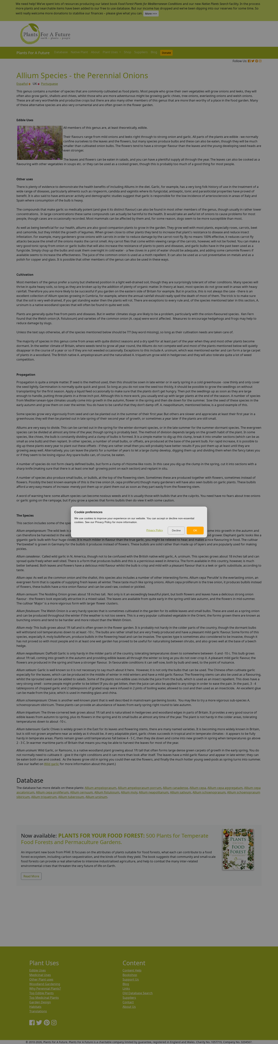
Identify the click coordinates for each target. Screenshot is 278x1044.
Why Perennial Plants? (45, 988)
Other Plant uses (41, 979)
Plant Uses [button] (111, 52)
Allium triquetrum (44, 797)
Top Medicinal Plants (44, 998)
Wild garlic (51, 764)
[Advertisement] (129, 912)
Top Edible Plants (41, 993)
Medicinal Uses (40, 975)
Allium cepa (197, 788)
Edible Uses (37, 970)
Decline (176, 530)
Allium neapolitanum (154, 792)
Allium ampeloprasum (100, 788)
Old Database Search (138, 993)
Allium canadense (175, 788)
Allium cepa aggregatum (225, 788)
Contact (128, 1002)
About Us (129, 1007)
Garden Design (40, 1002)
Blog (154, 52)
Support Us (131, 979)
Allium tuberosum (71, 797)
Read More (31, 876)
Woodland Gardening (44, 984)
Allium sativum (180, 792)
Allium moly (129, 792)
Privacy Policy (154, 530)
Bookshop (130, 975)
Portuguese (49, 84)
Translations (38, 1011)
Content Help (132, 970)
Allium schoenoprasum (209, 792)
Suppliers (141, 52)
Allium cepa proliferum (52, 792)
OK (195, 530)
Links (126, 988)
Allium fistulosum (106, 792)
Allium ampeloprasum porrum (139, 788)
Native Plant (79, 52)
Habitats (35, 1007)
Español (22, 84)
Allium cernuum (81, 792)
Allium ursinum (96, 797)
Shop (127, 52)
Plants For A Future (33, 52)
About (95, 52)
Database (61, 52)
